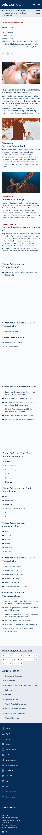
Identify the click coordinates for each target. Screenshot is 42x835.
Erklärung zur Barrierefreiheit (11, 820)
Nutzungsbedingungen (9, 825)
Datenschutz (6, 815)
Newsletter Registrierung (10, 827)
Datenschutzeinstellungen (10, 818)
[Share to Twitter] (12, 53)
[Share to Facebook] (8, 53)
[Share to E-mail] (3, 53)
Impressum (5, 813)
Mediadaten (5, 822)
